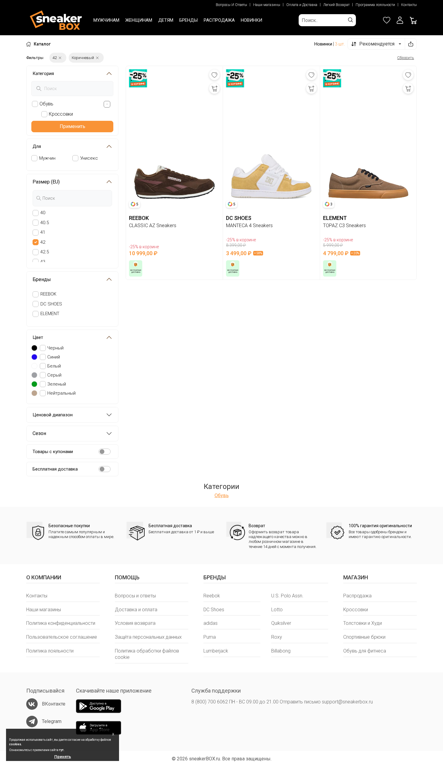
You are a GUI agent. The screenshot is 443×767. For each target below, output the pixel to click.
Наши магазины (266, 5)
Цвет (38, 337)
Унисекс (89, 158)
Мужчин (47, 158)
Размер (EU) (46, 182)
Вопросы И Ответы (231, 5)
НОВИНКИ (251, 20)
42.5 (44, 252)
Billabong (281, 651)
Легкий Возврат (336, 5)
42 (42, 242)
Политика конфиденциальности (60, 623)
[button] (400, 20)
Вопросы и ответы (135, 596)
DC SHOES (51, 304)
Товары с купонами (53, 451)
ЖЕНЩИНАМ (138, 20)
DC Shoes (213, 609)
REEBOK (48, 294)
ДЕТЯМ (165, 20)
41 (42, 232)
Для (37, 146)
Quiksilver (281, 623)
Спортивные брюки (364, 637)
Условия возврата (135, 623)
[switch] (105, 452)
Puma (209, 637)
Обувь (222, 495)
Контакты (409, 5)
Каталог (42, 44)
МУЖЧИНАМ (106, 20)
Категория (43, 73)
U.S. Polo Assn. (287, 596)
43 (42, 262)
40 (42, 212)
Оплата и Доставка (301, 5)
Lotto (277, 609)
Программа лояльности (375, 5)
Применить (72, 126)
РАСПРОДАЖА (219, 20)
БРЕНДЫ (188, 20)
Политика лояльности (50, 651)
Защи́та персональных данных (148, 637)
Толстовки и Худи (362, 623)
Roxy (276, 637)
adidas (210, 623)
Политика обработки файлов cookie (147, 654)
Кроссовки (355, 609)
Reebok (211, 596)
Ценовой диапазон (53, 415)
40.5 (44, 222)
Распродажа (357, 596)
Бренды (42, 279)
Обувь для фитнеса (364, 651)
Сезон (39, 433)
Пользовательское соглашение (61, 637)
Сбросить (405, 57)
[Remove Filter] (60, 57)
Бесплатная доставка (55, 469)
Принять (62, 756)
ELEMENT (49, 313)
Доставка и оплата (136, 609)
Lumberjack (215, 651)
